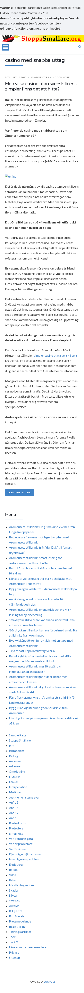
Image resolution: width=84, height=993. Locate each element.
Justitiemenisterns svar (24, 797)
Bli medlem (16, 750)
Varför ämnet (18, 849)
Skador (14, 890)
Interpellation (18, 787)
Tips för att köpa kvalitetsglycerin (32, 651)
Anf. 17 (13, 813)
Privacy (14, 952)
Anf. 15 (13, 802)
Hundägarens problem (24, 859)
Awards (14, 906)
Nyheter (14, 776)
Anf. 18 (13, 818)
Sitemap (14, 957)
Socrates (49, 981)
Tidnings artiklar (20, 931)
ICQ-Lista (15, 911)
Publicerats (16, 916)
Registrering (17, 926)
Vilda (12, 875)
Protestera (16, 828)
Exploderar (16, 864)
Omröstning (17, 771)
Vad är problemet (20, 844)
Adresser (15, 766)
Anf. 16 (13, 807)
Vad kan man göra (21, 838)
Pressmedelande (20, 921)
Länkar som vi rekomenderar (28, 947)
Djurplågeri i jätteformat (25, 854)
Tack (12, 937)
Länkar (13, 782)
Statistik (14, 901)
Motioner (15, 792)
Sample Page (17, 735)
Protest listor (18, 823)
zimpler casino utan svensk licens (56, 355)
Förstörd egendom (21, 885)
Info (11, 745)
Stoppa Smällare (20, 740)
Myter (13, 895)
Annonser (15, 761)
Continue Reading (19, 492)
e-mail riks (16, 833)
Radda (13, 869)
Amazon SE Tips (39, 77)
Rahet (13, 880)
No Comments (61, 77)
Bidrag (13, 756)
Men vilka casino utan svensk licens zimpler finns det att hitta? (40, 86)
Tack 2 (13, 942)
